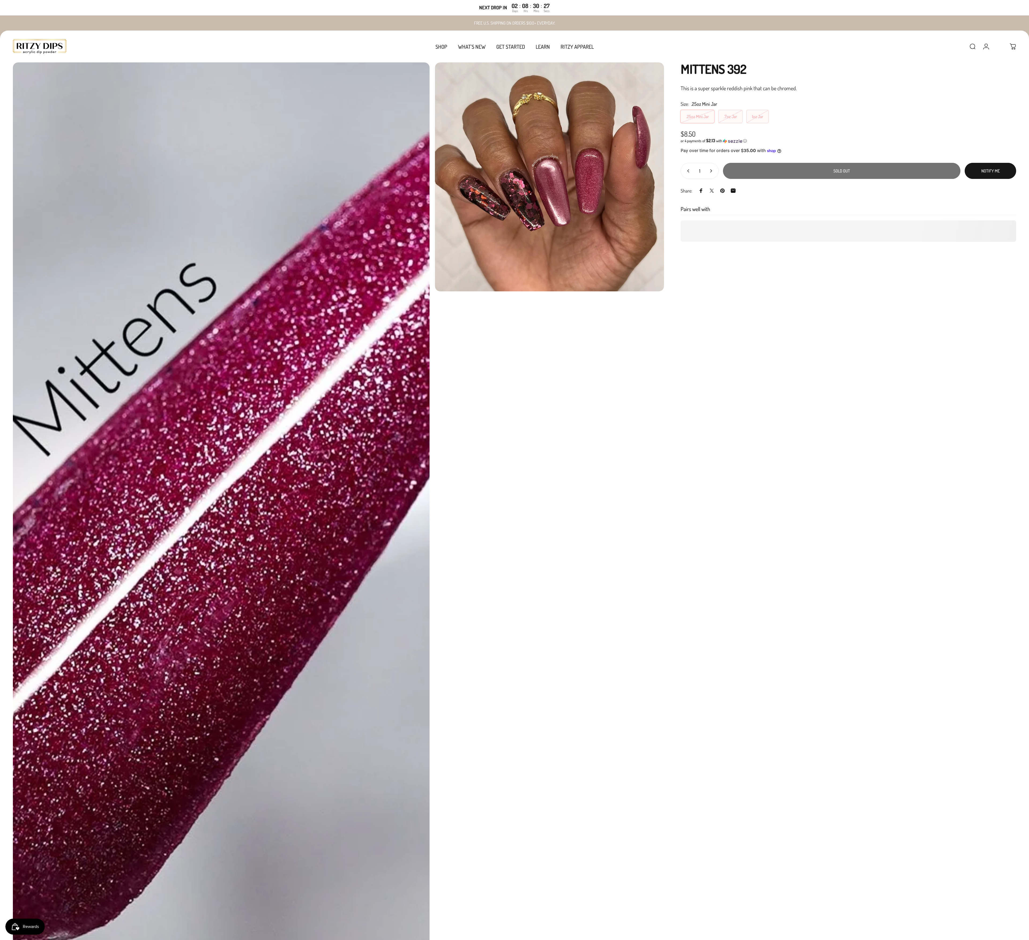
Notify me (990, 171)
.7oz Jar (730, 116)
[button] (848, 141)
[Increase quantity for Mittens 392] (712, 171)
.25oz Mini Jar (697, 116)
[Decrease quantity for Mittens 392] (687, 171)
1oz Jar (757, 116)
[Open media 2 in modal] (549, 176)
